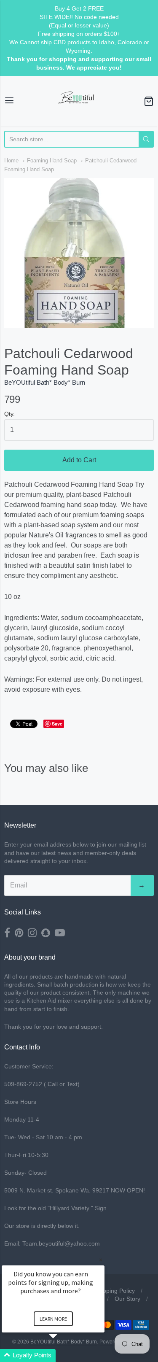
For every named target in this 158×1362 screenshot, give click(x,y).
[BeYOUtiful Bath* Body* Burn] (79, 101)
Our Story (127, 1298)
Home (11, 160)
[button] (63, 1355)
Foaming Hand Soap (52, 160)
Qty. (9, 414)
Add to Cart (79, 460)
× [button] (100, 1260)
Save (57, 723)
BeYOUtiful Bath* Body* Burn (44, 382)
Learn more (53, 1319)
